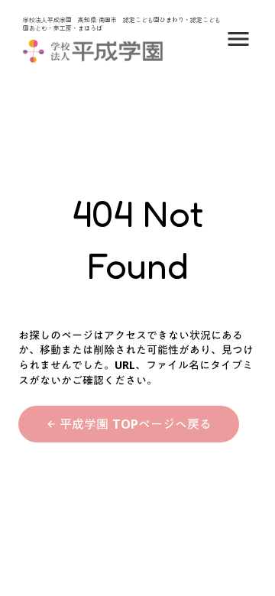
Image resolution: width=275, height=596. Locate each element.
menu (238, 39)
